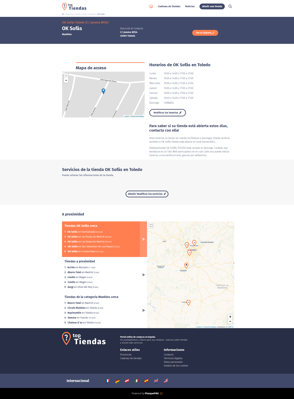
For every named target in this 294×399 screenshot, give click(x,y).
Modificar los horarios (166, 112)
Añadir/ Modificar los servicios (145, 193)
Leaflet (126, 116)
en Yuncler (78, 317)
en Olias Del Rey (80, 287)
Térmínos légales (173, 358)
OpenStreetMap (138, 116)
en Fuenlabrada (81, 231)
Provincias (125, 354)
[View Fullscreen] (151, 225)
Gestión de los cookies (176, 365)
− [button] (66, 80)
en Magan (77, 277)
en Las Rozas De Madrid (86, 236)
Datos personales (173, 362)
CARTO (231, 327)
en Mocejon (78, 267)
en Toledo (83, 307)
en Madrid (81, 272)
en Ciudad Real (82, 251)
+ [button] (66, 76)
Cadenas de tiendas (130, 358)
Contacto (168, 354)
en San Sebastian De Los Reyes (90, 246)
